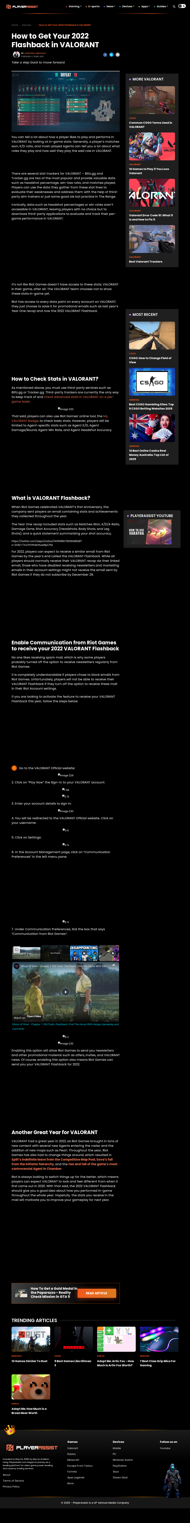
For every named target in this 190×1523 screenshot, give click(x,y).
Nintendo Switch (123, 1460)
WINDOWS (145, 1356)
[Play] (84, 953)
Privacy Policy (11, 1486)
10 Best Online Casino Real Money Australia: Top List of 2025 (149, 455)
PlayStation (120, 1466)
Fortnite (72, 1471)
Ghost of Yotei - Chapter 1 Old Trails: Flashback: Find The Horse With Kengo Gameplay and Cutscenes (65, 966)
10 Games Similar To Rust (29, 1361)
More (70, 1483)
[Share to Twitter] (111, 55)
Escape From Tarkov (80, 1466)
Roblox (71, 1454)
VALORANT (135, 164)
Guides (161, 6)
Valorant (72, 1448)
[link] (16, 966)
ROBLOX (101, 1356)
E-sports (94, 6)
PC (114, 1454)
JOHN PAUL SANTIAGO (35, 53)
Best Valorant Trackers (145, 262)
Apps (144, 6)
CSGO (132, 118)
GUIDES (57, 1356)
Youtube (165, 1448)
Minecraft (73, 1460)
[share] (113, 964)
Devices (127, 6)
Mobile (117, 1448)
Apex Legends (75, 1477)
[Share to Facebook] (105, 55)
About (6, 1475)
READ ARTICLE (97, 1293)
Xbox (116, 1471)
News (110, 6)
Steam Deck (120, 1477)
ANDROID (134, 399)
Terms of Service (13, 1480)
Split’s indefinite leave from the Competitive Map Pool (53, 1159)
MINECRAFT (17, 1356)
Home (15, 25)
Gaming (74, 6)
